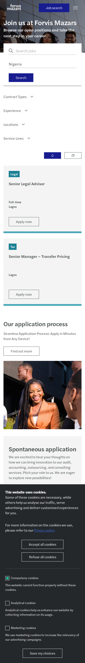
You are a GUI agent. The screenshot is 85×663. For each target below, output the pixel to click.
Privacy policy (44, 530)
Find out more (21, 351)
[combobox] (18, 97)
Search (21, 77)
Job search (54, 7)
